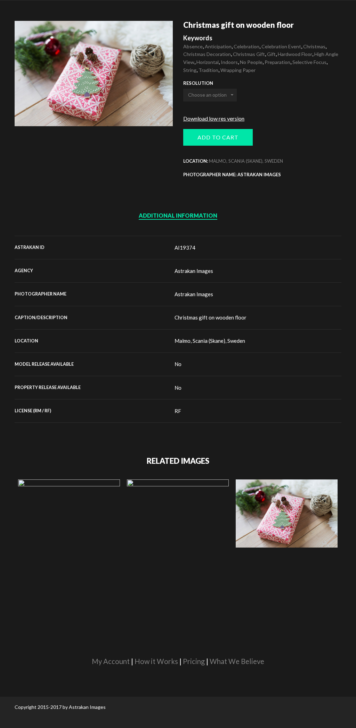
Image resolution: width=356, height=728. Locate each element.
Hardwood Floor (295, 54)
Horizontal (207, 62)
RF (178, 411)
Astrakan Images (194, 271)
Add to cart (217, 137)
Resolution (198, 83)
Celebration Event (281, 46)
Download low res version (213, 118)
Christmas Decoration (207, 54)
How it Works (156, 661)
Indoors (229, 62)
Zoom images (29, 111)
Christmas (314, 46)
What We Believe (237, 661)
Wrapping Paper (238, 70)
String (189, 70)
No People (251, 62)
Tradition (208, 70)
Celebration (246, 46)
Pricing (194, 661)
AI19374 (185, 247)
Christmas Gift (249, 54)
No (178, 364)
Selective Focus (309, 62)
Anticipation (218, 46)
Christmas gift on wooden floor (210, 317)
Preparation (277, 62)
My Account (111, 661)
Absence (193, 46)
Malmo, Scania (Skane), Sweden (246, 161)
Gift (271, 54)
